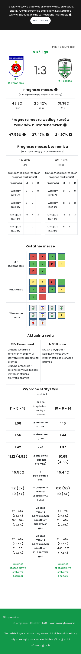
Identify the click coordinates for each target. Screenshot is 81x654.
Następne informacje (56, 14)
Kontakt (35, 623)
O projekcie (20, 623)
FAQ (44, 623)
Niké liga (40, 52)
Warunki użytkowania (63, 623)
